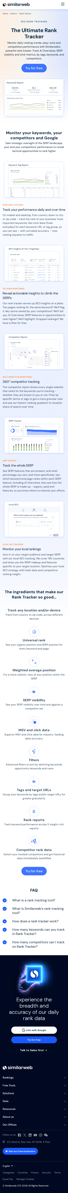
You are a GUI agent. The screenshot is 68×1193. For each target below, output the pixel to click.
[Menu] (62, 4)
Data (5, 1101)
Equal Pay (8, 1179)
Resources (9, 1109)
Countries (22, 1172)
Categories (8, 1172)
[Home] (16, 5)
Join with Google (36, 1030)
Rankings (8, 1077)
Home (5, 13)
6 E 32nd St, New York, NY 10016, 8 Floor (28, 1141)
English (6, 1166)
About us (8, 1117)
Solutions (8, 1093)
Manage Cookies (25, 1179)
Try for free (34, 68)
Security (46, 1172)
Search (14, 13)
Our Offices (10, 1124)
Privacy (35, 1172)
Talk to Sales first (32, 1050)
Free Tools (9, 1085)
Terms (57, 1172)
